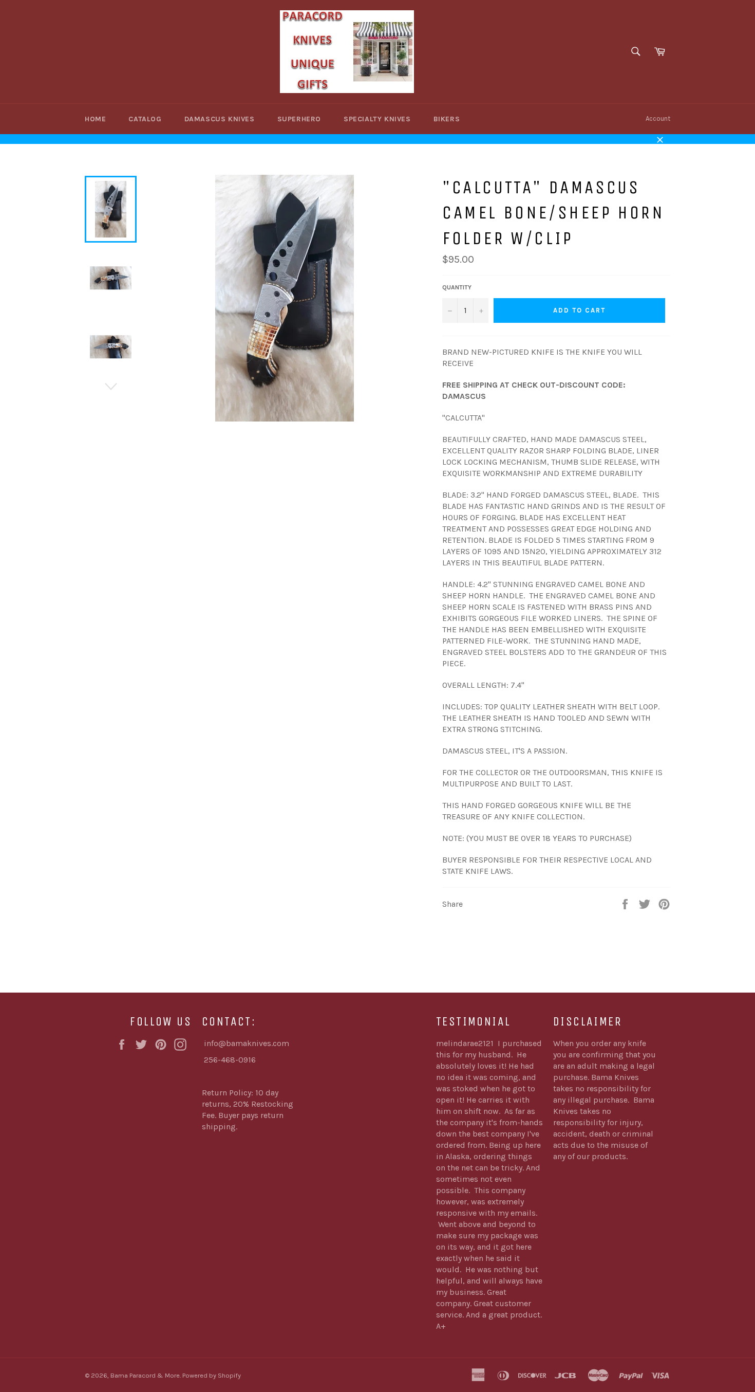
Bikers (446, 119)
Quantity (456, 287)
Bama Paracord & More (145, 1375)
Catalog (144, 119)
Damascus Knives (219, 119)
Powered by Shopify (211, 1375)
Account (658, 118)
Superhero (299, 119)
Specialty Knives (377, 119)
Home (95, 119)
